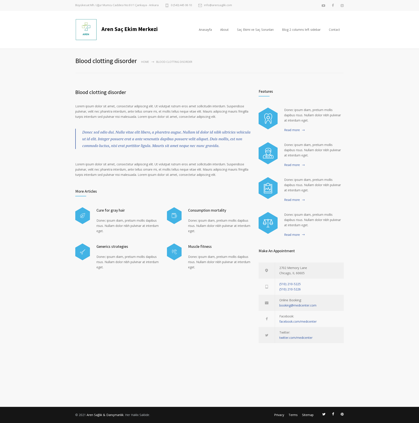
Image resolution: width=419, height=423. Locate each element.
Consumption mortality (207, 210)
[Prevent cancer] (268, 222)
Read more (292, 130)
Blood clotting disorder (100, 92)
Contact (334, 29)
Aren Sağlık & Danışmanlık (105, 415)
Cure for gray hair (110, 210)
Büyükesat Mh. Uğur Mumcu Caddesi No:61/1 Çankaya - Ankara (117, 5)
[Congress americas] (268, 188)
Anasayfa (205, 29)
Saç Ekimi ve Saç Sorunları (255, 29)
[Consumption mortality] (174, 215)
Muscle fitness (200, 246)
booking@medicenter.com (297, 305)
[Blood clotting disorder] (268, 118)
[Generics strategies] (82, 252)
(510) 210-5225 (290, 284)
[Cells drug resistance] (268, 153)
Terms (293, 415)
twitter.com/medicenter (296, 338)
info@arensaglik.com (218, 5)
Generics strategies (112, 246)
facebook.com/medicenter (298, 321)
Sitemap (308, 415)
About (224, 29)
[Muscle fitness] (174, 252)
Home (145, 62)
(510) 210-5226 (290, 289)
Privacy (279, 415)
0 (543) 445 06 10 (181, 5)
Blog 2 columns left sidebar (301, 29)
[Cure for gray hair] (82, 215)
